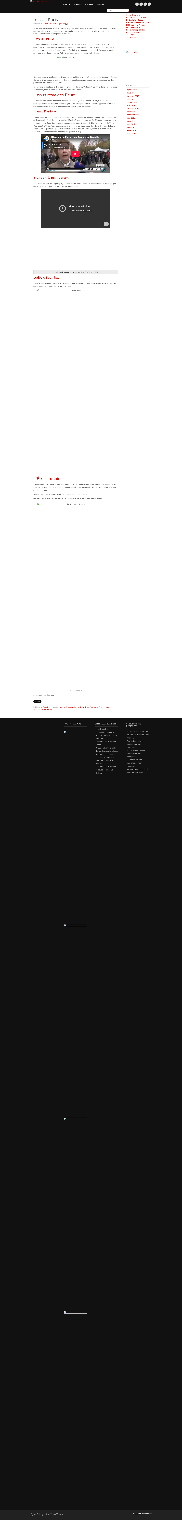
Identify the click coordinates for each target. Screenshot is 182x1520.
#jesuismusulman (83, 707)
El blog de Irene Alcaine (135, 25)
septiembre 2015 (133, 115)
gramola (62, 24)
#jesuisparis (94, 707)
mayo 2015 (131, 121)
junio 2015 (131, 118)
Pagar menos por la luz (135, 30)
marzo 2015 (131, 127)
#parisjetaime (38, 709)
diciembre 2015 (133, 108)
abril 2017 (131, 99)
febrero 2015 (132, 130)
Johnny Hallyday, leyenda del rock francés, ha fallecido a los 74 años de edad (107, 751)
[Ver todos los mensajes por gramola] (66, 24)
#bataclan (62, 707)
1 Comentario (48, 709)
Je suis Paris (46, 19)
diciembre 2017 (133, 96)
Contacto (102, 5)
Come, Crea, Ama (133, 15)
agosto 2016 (132, 102)
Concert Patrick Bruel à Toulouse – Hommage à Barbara (105, 760)
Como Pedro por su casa (136, 17)
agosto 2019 (132, 90)
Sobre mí (89, 5)
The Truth (130, 35)
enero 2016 (131, 105)
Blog (66, 5)
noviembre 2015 (133, 112)
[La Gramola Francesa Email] (149, 4)
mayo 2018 (131, 93)
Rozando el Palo (132, 32)
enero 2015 (131, 134)
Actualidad (46, 707)
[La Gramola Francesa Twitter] (137, 4)
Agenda (77, 5)
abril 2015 (131, 124)
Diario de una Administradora (137, 22)
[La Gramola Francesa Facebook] (141, 4)
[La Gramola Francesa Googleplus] (145, 4)
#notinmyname (104, 707)
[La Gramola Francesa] (39, 1)
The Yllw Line (131, 37)
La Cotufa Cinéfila (133, 27)
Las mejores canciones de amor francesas (138, 735)
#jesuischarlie (71, 707)
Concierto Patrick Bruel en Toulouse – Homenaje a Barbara (106, 770)
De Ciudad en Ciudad (134, 20)
